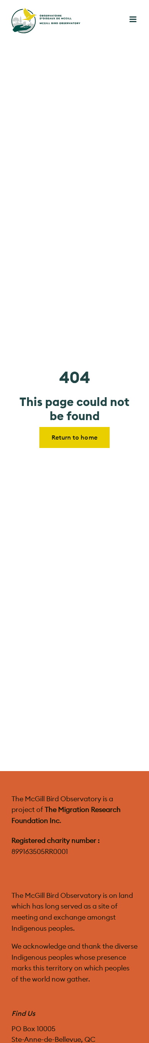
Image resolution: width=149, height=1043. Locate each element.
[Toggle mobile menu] (134, 19)
